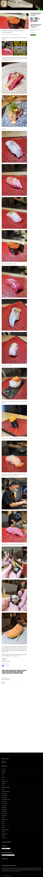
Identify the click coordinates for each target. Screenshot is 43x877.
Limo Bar (3, 777)
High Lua (3, 823)
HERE (24, 37)
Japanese (3, 30)
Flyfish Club (4, 783)
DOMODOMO (4, 809)
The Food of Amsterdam (6, 799)
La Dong (3, 773)
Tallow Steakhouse (5, 781)
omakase (10, 671)
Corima (3, 785)
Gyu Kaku (3, 827)
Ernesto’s (3, 682)
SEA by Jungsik (4, 819)
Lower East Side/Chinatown (10, 30)
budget (4, 670)
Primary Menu (41, 9)
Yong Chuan (4, 837)
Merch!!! (3, 761)
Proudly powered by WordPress (6, 875)
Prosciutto (3, 769)
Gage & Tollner (4, 793)
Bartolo (3, 821)
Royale (3, 779)
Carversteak (4, 805)
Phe (2, 775)
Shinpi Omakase (4, 813)
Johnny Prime (10, 34)
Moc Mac (3, 831)
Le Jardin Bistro (4, 795)
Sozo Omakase (4, 797)
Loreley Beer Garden (5, 829)
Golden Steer (4, 811)
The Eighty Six (4, 815)
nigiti (3, 671)
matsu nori (19, 670)
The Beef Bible (4, 762)
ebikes (8, 670)
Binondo (3, 835)
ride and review (20, 671)
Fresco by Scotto (4, 803)
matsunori (24, 670)
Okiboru (3, 817)
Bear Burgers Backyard (6, 787)
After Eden (3, 771)
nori (7, 671)
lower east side (13, 670)
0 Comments (17, 34)
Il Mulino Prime (4, 833)
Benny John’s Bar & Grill (6, 678)
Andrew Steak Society (5, 791)
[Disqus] (14, 703)
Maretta (3, 789)
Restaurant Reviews (20, 30)
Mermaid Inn (4, 801)
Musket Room (4, 807)
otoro (15, 671)
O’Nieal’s (3, 825)
